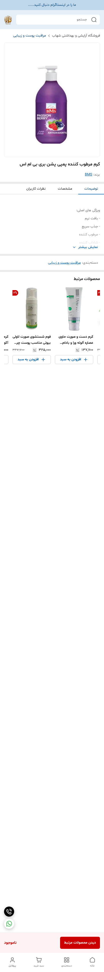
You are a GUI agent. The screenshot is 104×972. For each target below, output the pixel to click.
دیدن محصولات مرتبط (80, 942)
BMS (88, 174)
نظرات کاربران (36, 188)
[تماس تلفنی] (9, 912)
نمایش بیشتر (88, 247)
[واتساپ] (9, 924)
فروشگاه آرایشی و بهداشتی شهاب (76, 35)
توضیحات (91, 188)
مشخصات (65, 188)
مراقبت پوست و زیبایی (29, 35)
